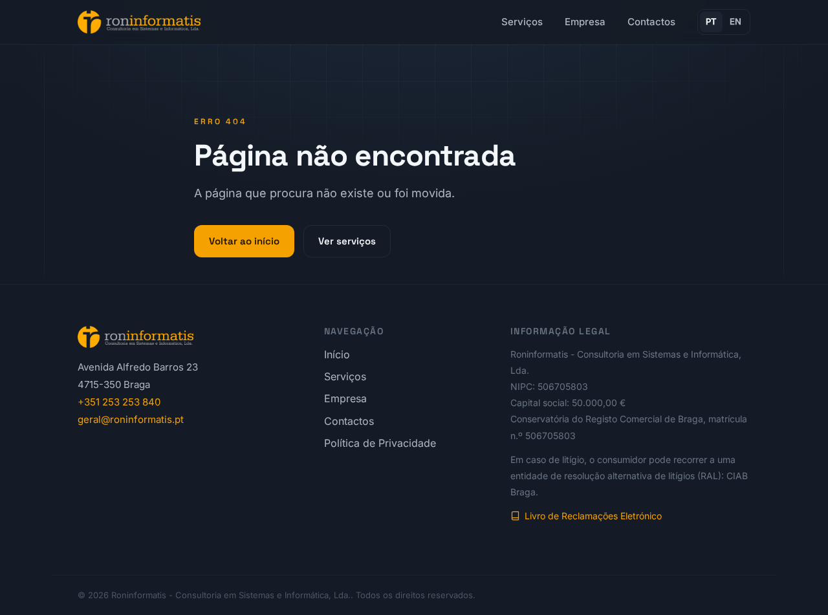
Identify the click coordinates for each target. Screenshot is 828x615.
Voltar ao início (244, 241)
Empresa (585, 22)
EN (736, 21)
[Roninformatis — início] (139, 22)
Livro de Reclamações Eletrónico (593, 515)
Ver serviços (347, 241)
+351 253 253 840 (119, 402)
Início (337, 354)
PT (711, 21)
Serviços (522, 22)
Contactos (651, 22)
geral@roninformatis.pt (131, 419)
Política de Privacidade (380, 443)
